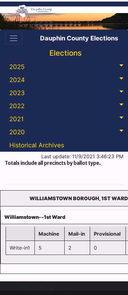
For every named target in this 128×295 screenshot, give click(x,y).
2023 (17, 93)
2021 (16, 119)
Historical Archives (36, 145)
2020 (17, 132)
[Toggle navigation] (13, 38)
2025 (17, 67)
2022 (17, 106)
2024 (17, 80)
